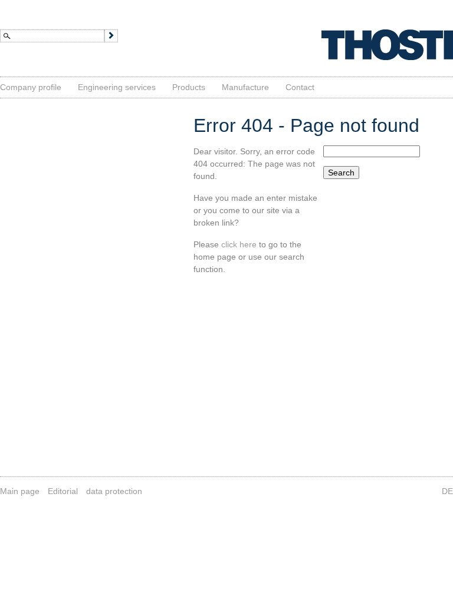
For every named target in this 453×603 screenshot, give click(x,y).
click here (239, 244)
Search (341, 172)
